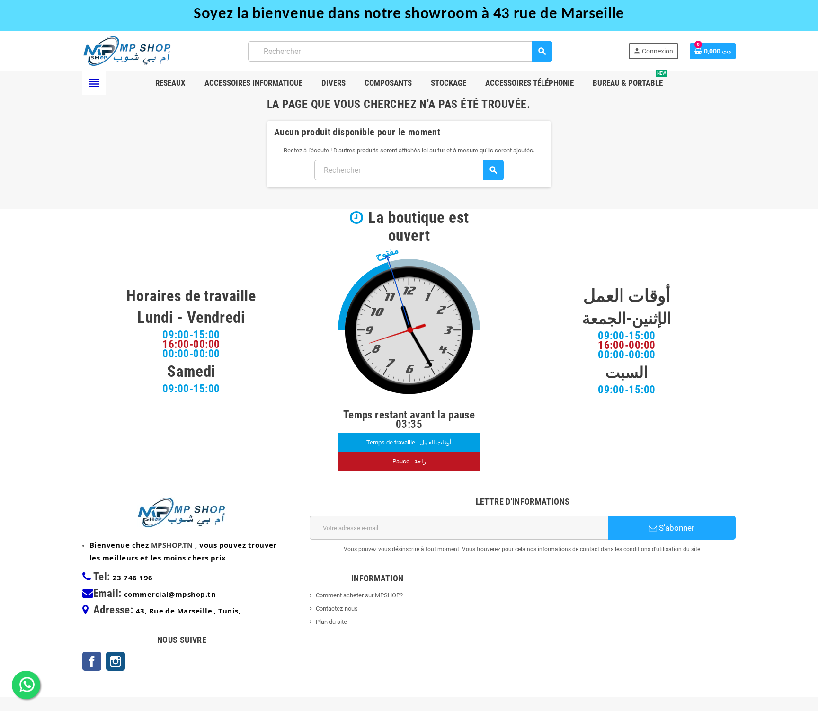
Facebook (91, 661)
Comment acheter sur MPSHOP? (359, 595)
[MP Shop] (127, 50)
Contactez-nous (337, 608)
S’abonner (675, 528)
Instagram (115, 661)
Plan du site (331, 621)
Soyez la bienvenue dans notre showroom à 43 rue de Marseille (409, 14)
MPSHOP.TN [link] (172, 545)
